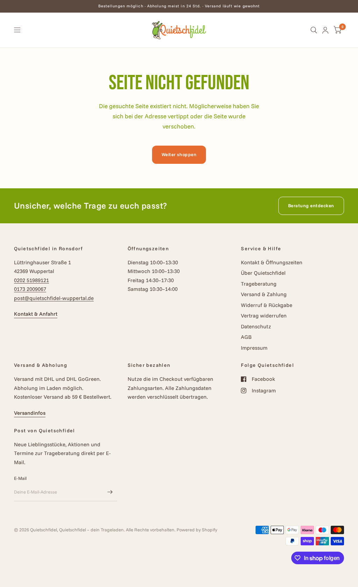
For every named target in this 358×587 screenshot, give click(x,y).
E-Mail (20, 478)
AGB (246, 337)
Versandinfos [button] (29, 413)
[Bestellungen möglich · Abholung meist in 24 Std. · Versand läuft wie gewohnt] (179, 6)
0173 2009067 (30, 289)
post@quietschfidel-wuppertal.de (54, 298)
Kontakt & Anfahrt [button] (35, 313)
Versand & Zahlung (264, 294)
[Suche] (314, 30)
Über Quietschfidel (263, 273)
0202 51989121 (31, 280)
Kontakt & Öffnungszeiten (271, 262)
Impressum (254, 347)
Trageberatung (259, 283)
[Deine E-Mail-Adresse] (110, 492)
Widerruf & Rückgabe (266, 305)
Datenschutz (256, 326)
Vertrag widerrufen (264, 315)
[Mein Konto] (325, 30)
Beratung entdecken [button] (311, 205)
